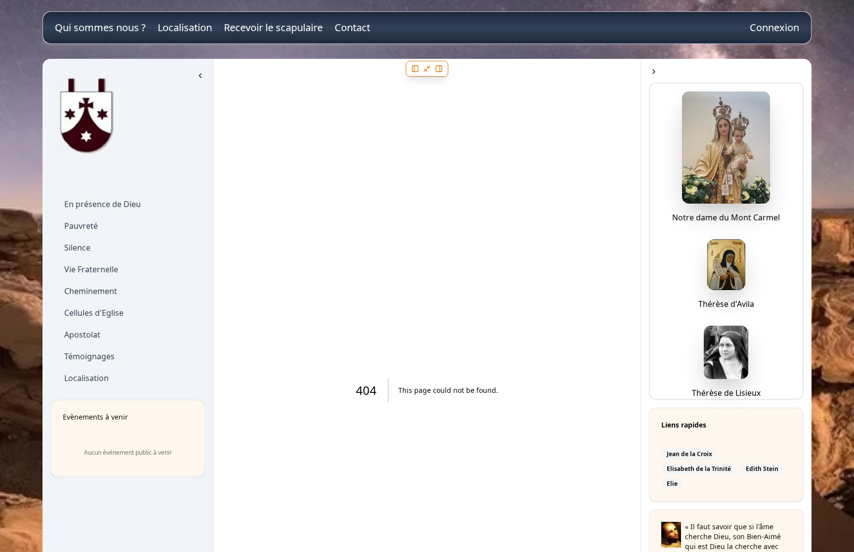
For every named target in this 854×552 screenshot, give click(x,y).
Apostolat (82, 334)
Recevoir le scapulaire (273, 27)
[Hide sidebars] (427, 69)
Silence (77, 247)
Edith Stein (762, 469)
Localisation (185, 27)
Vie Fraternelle (91, 269)
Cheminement (90, 291)
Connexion (774, 27)
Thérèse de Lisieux (726, 392)
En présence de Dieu (102, 204)
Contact (352, 27)
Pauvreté (81, 225)
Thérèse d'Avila (726, 303)
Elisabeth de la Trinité (699, 469)
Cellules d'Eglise (94, 312)
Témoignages (89, 356)
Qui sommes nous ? (100, 27)
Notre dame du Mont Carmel (726, 217)
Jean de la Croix (689, 454)
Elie (672, 484)
